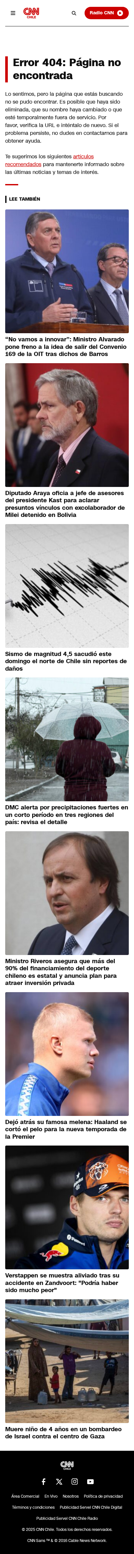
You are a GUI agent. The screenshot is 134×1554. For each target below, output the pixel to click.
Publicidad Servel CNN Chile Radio (67, 1518)
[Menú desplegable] (13, 13)
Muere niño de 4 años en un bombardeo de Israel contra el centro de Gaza (63, 1433)
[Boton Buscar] (74, 13)
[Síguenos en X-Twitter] (59, 1481)
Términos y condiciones (33, 1507)
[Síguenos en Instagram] (75, 1481)
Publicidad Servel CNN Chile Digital (91, 1507)
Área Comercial (25, 1496)
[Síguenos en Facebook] (43, 1481)
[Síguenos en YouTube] (90, 1481)
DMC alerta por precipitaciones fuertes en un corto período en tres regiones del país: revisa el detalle (66, 814)
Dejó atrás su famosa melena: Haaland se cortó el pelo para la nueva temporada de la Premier (66, 1129)
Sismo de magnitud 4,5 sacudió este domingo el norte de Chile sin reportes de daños (66, 661)
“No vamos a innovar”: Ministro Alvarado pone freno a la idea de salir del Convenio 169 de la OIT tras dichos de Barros (66, 346)
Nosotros (71, 1496)
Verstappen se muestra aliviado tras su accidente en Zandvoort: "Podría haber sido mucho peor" (62, 1282)
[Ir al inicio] (31, 12)
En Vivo (51, 1496)
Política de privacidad (103, 1496)
